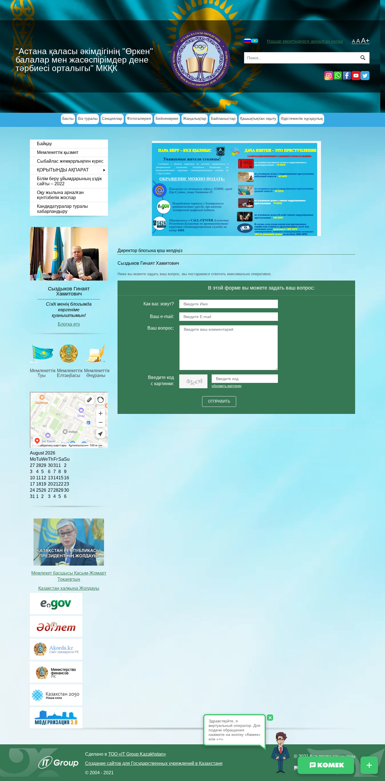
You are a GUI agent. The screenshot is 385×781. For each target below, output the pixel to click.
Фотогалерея (139, 118)
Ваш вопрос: (160, 328)
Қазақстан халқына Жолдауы (68, 588)
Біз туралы (88, 118)
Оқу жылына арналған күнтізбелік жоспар (60, 195)
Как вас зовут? (158, 303)
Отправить (219, 401)
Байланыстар (223, 118)
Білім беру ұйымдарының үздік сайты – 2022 (69, 181)
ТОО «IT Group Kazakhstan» (137, 754)
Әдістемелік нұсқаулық (302, 118)
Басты (68, 118)
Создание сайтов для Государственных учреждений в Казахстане (154, 763)
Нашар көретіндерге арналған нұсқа (305, 41)
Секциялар (112, 118)
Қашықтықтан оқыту (258, 118)
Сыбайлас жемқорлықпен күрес (70, 161)
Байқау (44, 143)
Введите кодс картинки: (161, 380)
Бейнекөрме (167, 118)
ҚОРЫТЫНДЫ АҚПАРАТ (63, 169)
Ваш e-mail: (162, 316)
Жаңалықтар (194, 118)
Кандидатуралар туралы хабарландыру (62, 209)
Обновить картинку (227, 386)
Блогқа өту (69, 324)
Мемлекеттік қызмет (57, 152)
